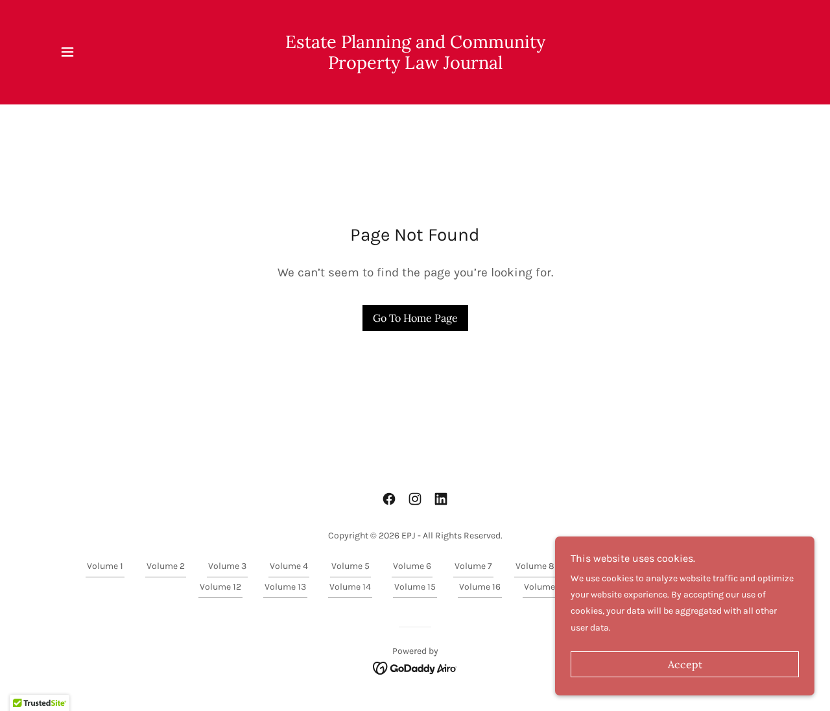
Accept (685, 664)
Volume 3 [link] (227, 566)
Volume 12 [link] (220, 586)
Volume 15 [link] (415, 586)
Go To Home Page (415, 317)
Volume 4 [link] (289, 566)
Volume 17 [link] (544, 586)
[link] (415, 65)
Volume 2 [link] (166, 566)
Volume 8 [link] (535, 566)
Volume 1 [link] (105, 566)
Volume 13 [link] (285, 586)
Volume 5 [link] (350, 566)
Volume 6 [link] (412, 566)
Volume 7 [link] (473, 566)
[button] (67, 52)
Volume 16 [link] (480, 586)
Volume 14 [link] (350, 586)
